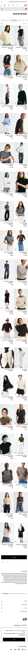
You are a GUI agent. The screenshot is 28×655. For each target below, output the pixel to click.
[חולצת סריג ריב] (7, 502)
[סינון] (2, 23)
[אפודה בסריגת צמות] (7, 65)
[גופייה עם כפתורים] (7, 357)
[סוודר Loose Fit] (7, 123)
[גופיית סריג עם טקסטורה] (7, 473)
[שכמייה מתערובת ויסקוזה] (21, 94)
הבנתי (14, 639)
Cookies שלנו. (22, 634)
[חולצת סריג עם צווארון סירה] (21, 65)
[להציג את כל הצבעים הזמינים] (26, 50)
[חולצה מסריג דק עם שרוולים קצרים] (7, 328)
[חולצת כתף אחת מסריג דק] (21, 443)
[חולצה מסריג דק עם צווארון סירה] (7, 35)
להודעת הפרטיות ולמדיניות (9, 633)
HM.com (24, 593)
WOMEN (19, 593)
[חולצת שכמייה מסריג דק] (21, 328)
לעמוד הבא (14, 557)
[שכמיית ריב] (21, 357)
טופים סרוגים (5, 593)
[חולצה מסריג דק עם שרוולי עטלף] (21, 473)
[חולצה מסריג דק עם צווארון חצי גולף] (21, 35)
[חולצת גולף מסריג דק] (21, 182)
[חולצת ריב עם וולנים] (21, 270)
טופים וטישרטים (12, 593)
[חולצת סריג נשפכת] (21, 502)
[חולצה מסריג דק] (21, 152)
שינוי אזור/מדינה (17, 625)
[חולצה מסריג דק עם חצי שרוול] (21, 385)
